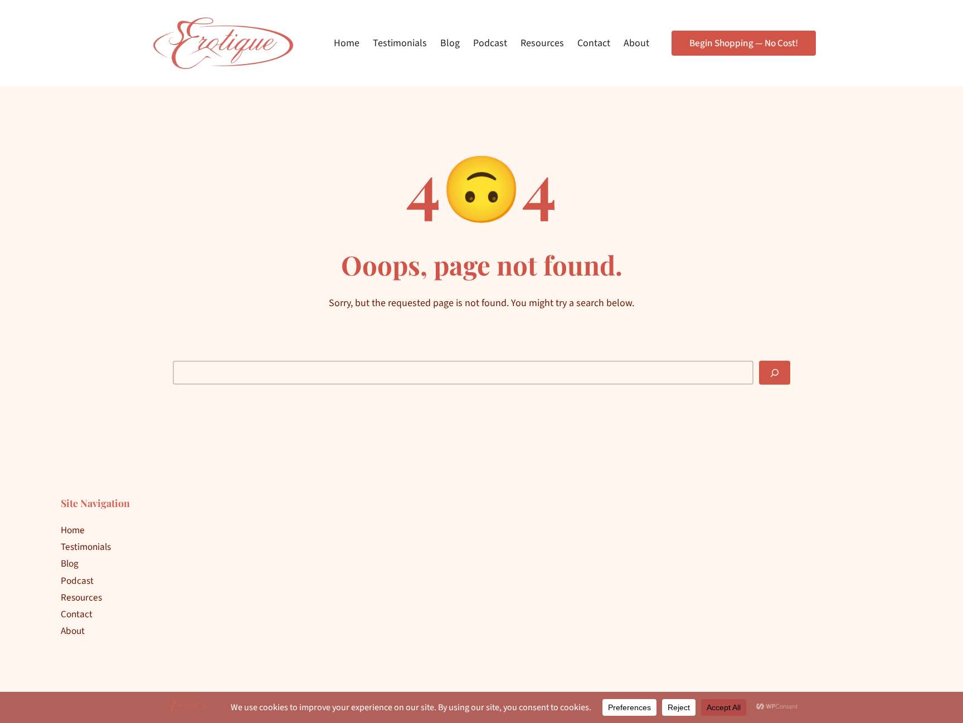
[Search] (774, 373)
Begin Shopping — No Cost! (743, 43)
